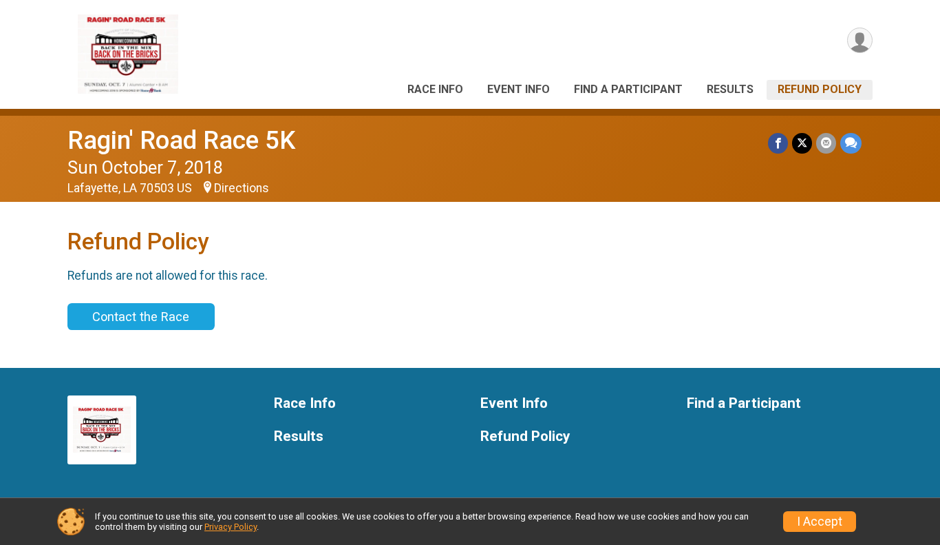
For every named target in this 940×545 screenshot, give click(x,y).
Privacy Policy (230, 527)
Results (730, 89)
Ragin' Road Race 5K (181, 140)
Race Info (435, 89)
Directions (241, 188)
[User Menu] (860, 40)
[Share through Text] (851, 143)
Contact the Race (140, 316)
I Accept (819, 521)
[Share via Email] (826, 143)
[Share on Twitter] (802, 143)
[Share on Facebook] (778, 143)
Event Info (518, 89)
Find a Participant (628, 89)
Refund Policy (820, 89)
